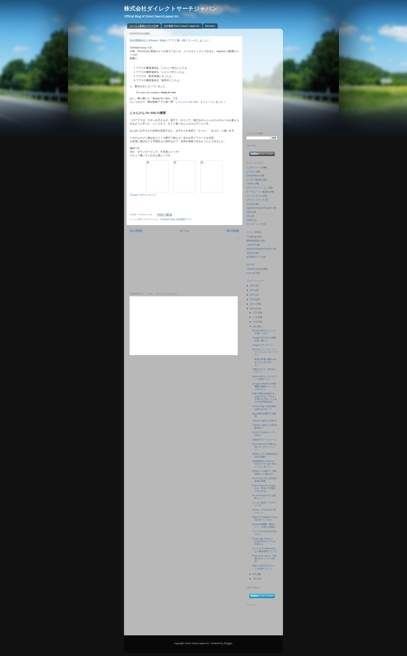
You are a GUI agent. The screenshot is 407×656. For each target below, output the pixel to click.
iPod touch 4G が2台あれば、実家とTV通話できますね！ (264, 488)
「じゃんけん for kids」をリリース (193, 102)
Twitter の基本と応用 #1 (264, 420)
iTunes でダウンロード (143, 195)
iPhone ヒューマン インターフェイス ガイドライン (264, 352)
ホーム (184, 230)
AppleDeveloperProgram (259, 207)
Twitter (250, 183)
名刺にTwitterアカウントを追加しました (264, 567)
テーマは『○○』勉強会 (257, 191)
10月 (255, 321)
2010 (253, 308)
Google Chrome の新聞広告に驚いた (264, 339)
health (249, 219)
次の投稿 (136, 230)
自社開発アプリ (184, 219)
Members (210, 26)
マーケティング (254, 223)
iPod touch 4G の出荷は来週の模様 (264, 479)
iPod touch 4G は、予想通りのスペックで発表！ (264, 558)
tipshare (250, 252)
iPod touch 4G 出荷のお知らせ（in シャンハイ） (264, 446)
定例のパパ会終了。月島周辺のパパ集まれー (264, 472)
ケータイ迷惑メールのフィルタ (264, 504)
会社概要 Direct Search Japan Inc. (182, 26)
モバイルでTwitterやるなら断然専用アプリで (264, 550)
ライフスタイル (254, 195)
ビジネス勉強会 (254, 179)
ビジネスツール (254, 167)
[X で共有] (164, 214)
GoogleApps (252, 175)
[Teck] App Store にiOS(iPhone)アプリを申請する (264, 541)
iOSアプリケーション (148, 219)
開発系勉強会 (253, 240)
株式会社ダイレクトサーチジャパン (170, 8)
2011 (253, 303)
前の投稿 (233, 230)
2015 (253, 285)
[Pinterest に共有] (170, 214)
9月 (255, 326)
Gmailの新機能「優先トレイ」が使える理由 (264, 525)
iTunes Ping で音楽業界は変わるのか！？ (264, 407)
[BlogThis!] (161, 214)
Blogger (228, 643)
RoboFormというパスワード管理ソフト (264, 377)
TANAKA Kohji (167, 219)
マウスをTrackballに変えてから (264, 532)
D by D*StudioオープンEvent (264, 433)
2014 (253, 290)
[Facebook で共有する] (167, 214)
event (249, 211)
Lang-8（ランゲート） (263, 344)
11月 (255, 317)
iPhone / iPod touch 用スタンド (264, 511)
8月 (255, 573)
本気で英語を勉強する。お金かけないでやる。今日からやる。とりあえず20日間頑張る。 (264, 397)
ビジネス (250, 171)
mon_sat (250, 272)
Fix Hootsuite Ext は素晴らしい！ (264, 497)
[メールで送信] (158, 214)
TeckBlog (251, 236)
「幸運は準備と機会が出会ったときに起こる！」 (264, 362)
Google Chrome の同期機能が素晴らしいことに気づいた (264, 386)
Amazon (250, 203)
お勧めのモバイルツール (264, 439)
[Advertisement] (259, 78)
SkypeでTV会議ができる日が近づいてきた (264, 518)
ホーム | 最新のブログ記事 (144, 26)
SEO (248, 215)
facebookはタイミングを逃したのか (263, 332)
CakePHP (251, 244)
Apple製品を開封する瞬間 (264, 415)
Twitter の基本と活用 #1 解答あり (264, 426)
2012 (253, 299)
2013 (253, 294)
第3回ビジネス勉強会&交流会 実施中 (264, 455)
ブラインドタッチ (255, 199)
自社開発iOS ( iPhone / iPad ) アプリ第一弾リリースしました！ (170, 40)
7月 (255, 578)
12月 (255, 312)
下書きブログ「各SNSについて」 (264, 370)
